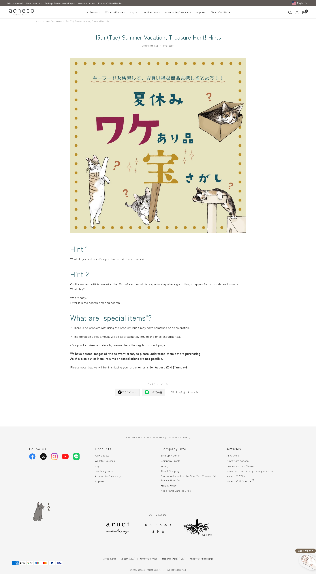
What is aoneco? (15, 3)
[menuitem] (94, 12)
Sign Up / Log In (170, 455)
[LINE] (76, 456)
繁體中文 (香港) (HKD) (202, 558)
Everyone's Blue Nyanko (109, 3)
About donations (34, 3)
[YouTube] (65, 456)
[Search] (290, 12)
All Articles (233, 455)
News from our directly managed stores (250, 471)
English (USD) (128, 558)
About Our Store (220, 12)
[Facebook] (32, 456)
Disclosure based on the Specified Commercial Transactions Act (188, 478)
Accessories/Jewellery (178, 12)
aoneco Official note (239, 481)
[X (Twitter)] (43, 456)
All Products (93, 12)
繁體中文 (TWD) (148, 558)
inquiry (165, 466)
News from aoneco (86, 3)
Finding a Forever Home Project (59, 3)
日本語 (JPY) (109, 558)
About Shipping (170, 471)
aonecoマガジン (236, 476)
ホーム (38, 21)
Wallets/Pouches (115, 12)
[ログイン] (297, 12)
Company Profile (170, 461)
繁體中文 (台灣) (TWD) (173, 558)
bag (132, 12)
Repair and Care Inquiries (176, 490)
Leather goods (151, 12)
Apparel (200, 12)
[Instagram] (54, 456)
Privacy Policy (168, 485)
